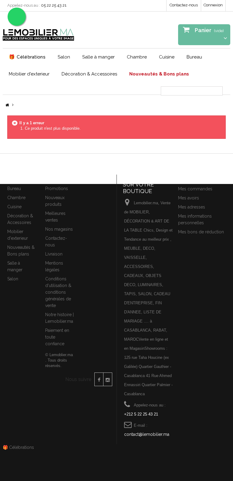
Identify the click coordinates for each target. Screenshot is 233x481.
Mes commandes (195, 188)
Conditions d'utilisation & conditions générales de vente (58, 292)
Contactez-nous (184, 5)
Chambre (137, 57)
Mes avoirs (188, 197)
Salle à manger (98, 57)
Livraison (53, 254)
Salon (64, 57)
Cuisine (166, 57)
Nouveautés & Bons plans (159, 74)
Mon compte (192, 178)
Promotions (56, 188)
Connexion (213, 5)
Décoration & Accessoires (89, 74)
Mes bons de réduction (201, 231)
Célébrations (27, 57)
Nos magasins (59, 229)
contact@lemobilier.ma (146, 434)
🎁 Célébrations (18, 447)
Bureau (194, 57)
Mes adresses (191, 207)
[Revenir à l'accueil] (7, 105)
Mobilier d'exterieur (29, 74)
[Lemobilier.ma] (38, 32)
